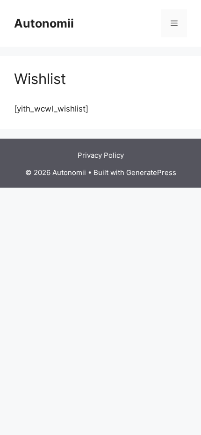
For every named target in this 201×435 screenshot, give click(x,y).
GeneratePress (151, 172)
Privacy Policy (101, 155)
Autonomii (44, 23)
